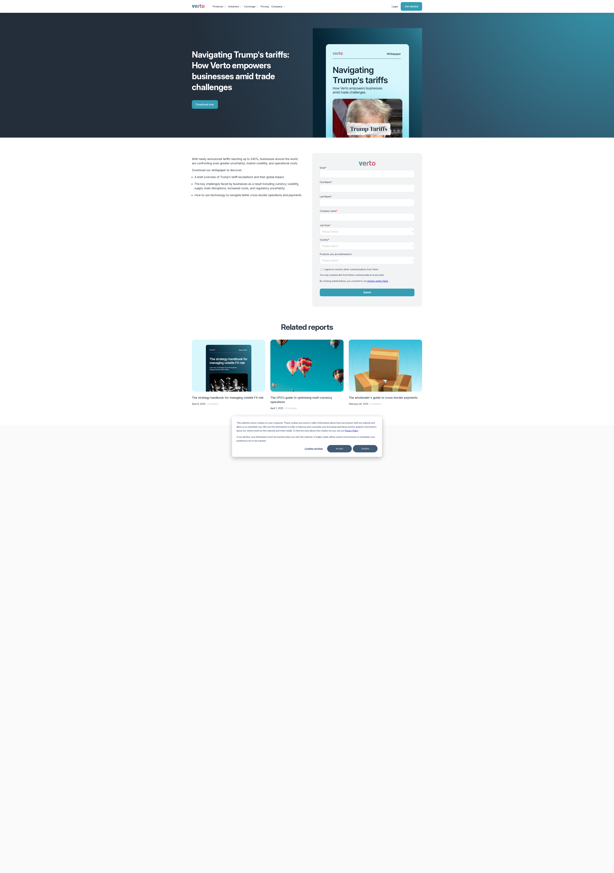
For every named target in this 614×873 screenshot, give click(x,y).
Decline (365, 448)
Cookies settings (314, 448)
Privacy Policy (351, 430)
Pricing (265, 6)
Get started (411, 6)
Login (395, 6)
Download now (205, 104)
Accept (339, 448)
